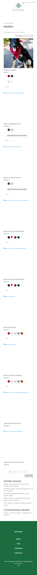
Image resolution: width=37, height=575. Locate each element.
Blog (18, 539)
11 (22, 472)
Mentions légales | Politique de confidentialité (18, 561)
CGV (18, 566)
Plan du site (18, 563)
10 (20, 472)
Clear (7, 87)
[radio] (8, 76)
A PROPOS (18, 548)
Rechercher (28, 476)
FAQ (18, 544)
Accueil (6, 23)
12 (24, 472)
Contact (18, 553)
